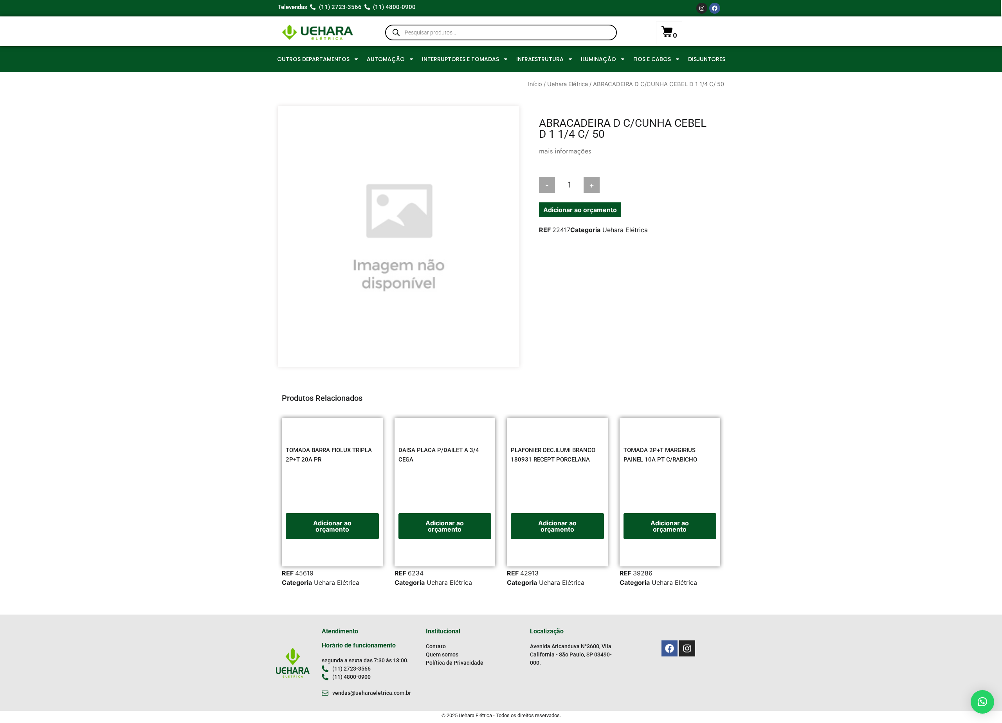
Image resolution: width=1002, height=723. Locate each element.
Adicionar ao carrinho (638, 185)
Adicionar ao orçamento (580, 210)
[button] (982, 702)
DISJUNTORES (706, 59)
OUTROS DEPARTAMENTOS (313, 59)
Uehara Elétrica (567, 84)
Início (535, 84)
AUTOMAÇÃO (386, 59)
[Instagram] (701, 8)
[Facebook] (714, 8)
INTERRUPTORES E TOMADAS (460, 59)
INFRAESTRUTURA (540, 59)
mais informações (565, 151)
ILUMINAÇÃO (598, 59)
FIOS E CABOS (652, 59)
